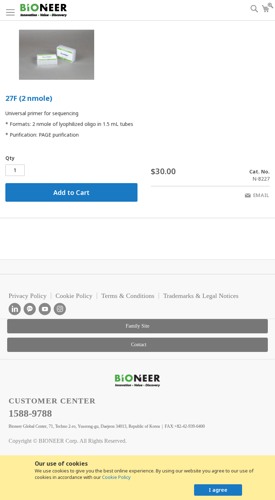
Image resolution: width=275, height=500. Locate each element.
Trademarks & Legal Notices (200, 296)
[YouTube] (45, 309)
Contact (138, 344)
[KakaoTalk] (30, 309)
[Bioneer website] (43, 10)
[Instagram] (60, 309)
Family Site (137, 326)
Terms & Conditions (127, 296)
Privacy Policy (28, 296)
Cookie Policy (116, 477)
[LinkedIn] (15, 309)
